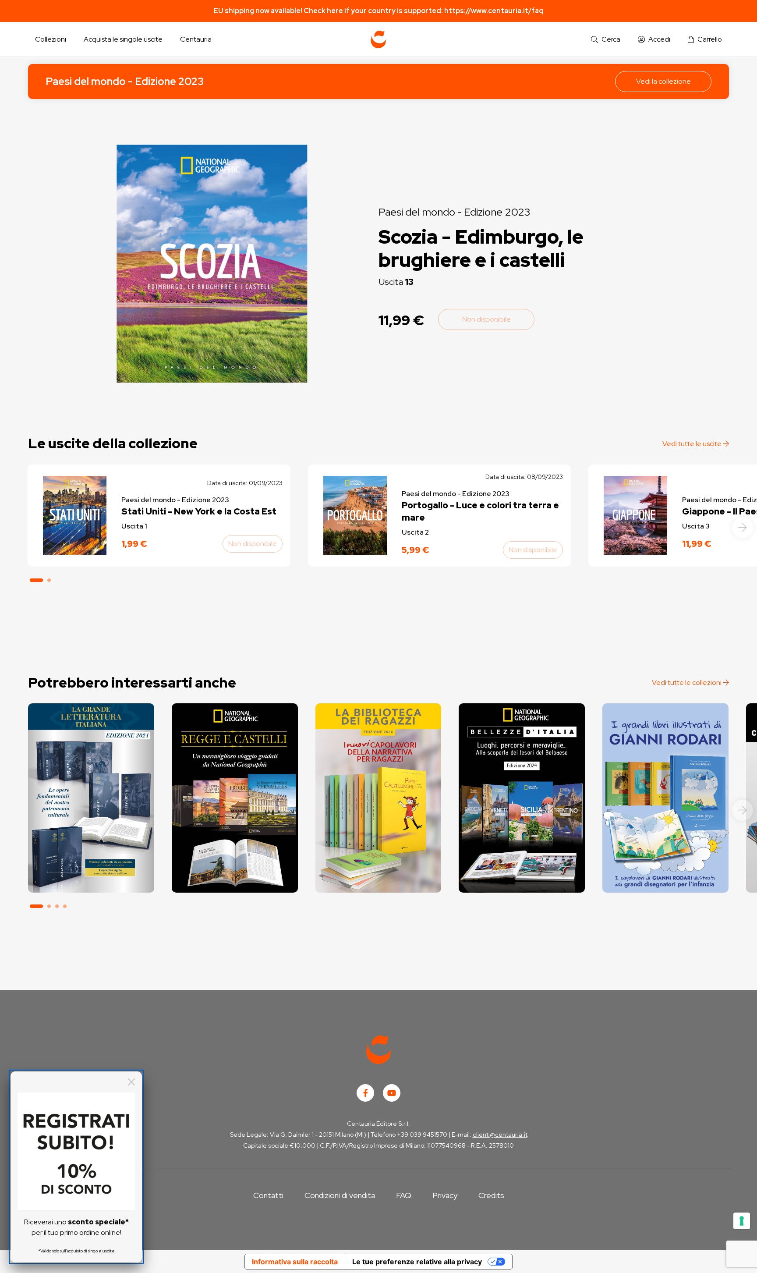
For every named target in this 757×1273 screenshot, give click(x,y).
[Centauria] (378, 39)
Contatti (268, 1195)
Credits (491, 1195)
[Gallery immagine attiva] (212, 264)
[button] (605, 40)
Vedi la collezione (663, 81)
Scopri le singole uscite (91, 878)
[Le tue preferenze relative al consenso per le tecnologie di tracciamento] (741, 1221)
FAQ (403, 1195)
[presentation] (742, 527)
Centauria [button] (196, 39)
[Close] (131, 1082)
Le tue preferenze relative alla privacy (417, 1261)
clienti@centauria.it (500, 1134)
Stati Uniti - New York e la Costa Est (198, 511)
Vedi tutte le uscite (692, 444)
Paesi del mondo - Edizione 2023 (125, 81)
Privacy (444, 1195)
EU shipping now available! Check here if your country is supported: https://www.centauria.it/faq (379, 10)
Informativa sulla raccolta (295, 1261)
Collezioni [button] (50, 39)
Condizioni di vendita (339, 1195)
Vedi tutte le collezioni (687, 682)
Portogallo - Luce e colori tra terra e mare (480, 511)
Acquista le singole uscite (123, 39)
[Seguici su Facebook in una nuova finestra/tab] (365, 1093)
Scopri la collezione (91, 853)
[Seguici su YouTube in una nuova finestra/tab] (391, 1093)
